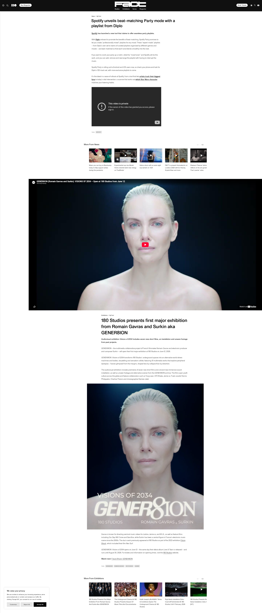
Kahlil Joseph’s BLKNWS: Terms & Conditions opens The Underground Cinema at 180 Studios (151, 603)
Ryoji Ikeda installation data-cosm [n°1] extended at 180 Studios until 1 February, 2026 (175, 601)
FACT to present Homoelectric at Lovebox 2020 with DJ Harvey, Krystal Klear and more (176, 167)
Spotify (94, 33)
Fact (99, 16)
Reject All (27, 604)
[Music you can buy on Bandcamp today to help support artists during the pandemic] (100, 155)
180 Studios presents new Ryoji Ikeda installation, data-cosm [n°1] (201, 601)
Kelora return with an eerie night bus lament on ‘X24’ (150, 166)
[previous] (198, 144)
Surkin (137, 566)
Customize (13, 604)
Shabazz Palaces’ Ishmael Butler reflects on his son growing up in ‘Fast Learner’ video (201, 167)
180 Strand (13, 5)
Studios (117, 9)
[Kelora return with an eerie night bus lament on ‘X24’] (151, 155)
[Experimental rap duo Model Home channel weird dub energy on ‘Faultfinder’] (125, 155)
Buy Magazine (25, 5)
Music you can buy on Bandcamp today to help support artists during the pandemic (100, 167)
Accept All (40, 604)
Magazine (143, 9)
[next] (202, 144)
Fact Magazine (130, 4)
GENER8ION (109, 566)
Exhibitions (126, 9)
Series (135, 9)
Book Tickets (242, 5)
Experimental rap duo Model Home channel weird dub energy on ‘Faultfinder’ (125, 167)
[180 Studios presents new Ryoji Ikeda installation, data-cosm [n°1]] (201, 589)
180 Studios (167, 552)
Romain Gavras (119, 566)
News (93, 16)
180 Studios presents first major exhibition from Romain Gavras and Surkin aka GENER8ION (100, 601)
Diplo (98, 39)
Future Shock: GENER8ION (122, 559)
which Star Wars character (146, 79)
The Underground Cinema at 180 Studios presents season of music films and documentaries (125, 601)
